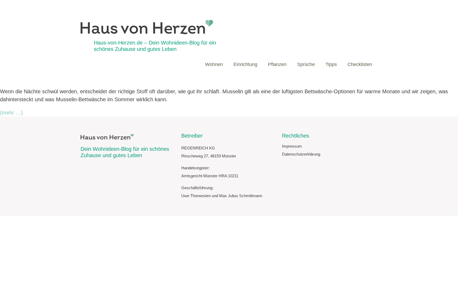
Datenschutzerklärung (301, 154)
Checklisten (359, 64)
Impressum (292, 146)
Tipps (331, 64)
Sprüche (306, 64)
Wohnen (214, 64)
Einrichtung (245, 64)
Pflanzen (277, 64)
